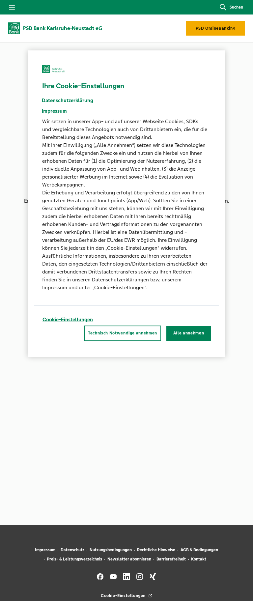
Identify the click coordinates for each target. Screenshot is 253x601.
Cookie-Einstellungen (67, 319)
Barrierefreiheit (171, 559)
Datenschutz (72, 550)
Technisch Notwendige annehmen (122, 333)
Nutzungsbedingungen (111, 550)
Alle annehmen (188, 333)
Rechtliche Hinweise (156, 550)
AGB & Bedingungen (199, 550)
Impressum (45, 550)
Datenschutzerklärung (67, 100)
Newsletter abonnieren (129, 559)
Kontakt (198, 559)
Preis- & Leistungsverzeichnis (74, 559)
